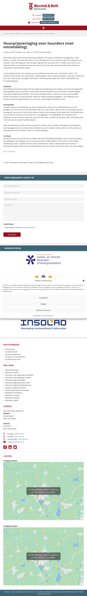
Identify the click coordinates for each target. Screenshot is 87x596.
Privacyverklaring (47, 315)
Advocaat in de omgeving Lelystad (18, 377)
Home (13, 33)
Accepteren (43, 298)
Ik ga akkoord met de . (20, 227)
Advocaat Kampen (12, 370)
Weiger (43, 304)
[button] (83, 280)
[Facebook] (5, 447)
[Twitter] (15, 447)
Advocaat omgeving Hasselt (15, 388)
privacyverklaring (28, 227)
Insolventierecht (11, 352)
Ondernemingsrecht (13, 354)
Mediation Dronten (12, 395)
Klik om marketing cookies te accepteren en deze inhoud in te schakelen (43, 491)
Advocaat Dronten (12, 372)
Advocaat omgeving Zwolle (15, 380)
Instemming (9, 224)
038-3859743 (23, 439)
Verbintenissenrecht (13, 359)
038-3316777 (48, 15)
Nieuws (18, 33)
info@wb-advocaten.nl (49, 22)
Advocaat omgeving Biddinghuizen (18, 385)
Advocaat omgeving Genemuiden (17, 383)
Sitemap (80, 592)
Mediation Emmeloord (13, 393)
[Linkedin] (10, 447)
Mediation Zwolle (11, 400)
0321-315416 (48, 19)
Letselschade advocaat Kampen (17, 390)
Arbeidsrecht (10, 349)
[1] (74, 73)
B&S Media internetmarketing (67, 592)
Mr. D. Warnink (9, 151)
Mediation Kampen (12, 398)
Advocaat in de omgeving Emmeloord (19, 375)
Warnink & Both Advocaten (25, 592)
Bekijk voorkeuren (43, 310)
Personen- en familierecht (15, 357)
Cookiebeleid (37, 315)
